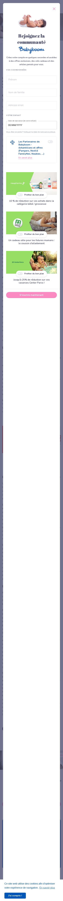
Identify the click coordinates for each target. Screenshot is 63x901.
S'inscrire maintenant (32, 295)
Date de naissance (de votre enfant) (22, 121)
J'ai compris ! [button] (15, 895)
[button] (31, 149)
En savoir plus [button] (47, 887)
